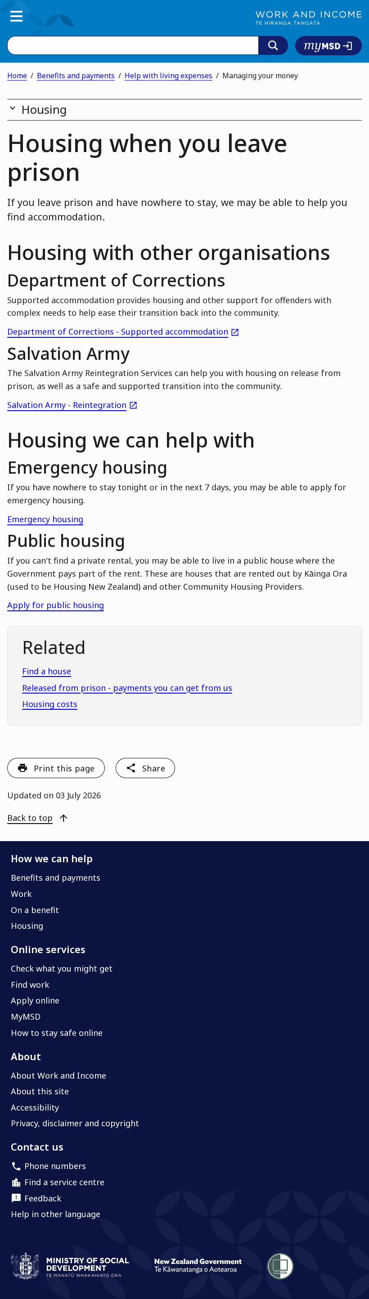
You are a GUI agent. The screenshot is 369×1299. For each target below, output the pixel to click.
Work (21, 893)
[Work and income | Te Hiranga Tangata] (309, 18)
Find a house (46, 671)
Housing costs (49, 704)
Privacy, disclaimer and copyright (75, 1123)
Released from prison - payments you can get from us (127, 687)
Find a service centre (64, 1182)
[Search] (273, 45)
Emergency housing (45, 519)
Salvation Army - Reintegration (72, 404)
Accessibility (35, 1107)
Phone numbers (55, 1165)
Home (17, 76)
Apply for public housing (55, 605)
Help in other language (55, 1214)
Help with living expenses (168, 76)
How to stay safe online (57, 1032)
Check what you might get (61, 968)
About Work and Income (58, 1075)
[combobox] (132, 45)
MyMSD (25, 1016)
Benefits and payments (76, 76)
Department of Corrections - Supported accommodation (123, 331)
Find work (30, 984)
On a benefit (35, 910)
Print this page (64, 768)
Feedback (42, 1198)
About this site (40, 1091)
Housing (27, 925)
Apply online (35, 1000)
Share (153, 768)
